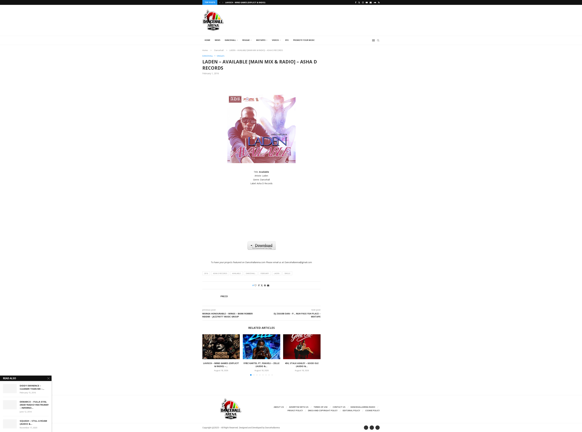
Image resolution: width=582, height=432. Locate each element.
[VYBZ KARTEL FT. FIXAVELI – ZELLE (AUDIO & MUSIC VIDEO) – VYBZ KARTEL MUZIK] (261, 346)
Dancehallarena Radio (363, 407)
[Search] (378, 40)
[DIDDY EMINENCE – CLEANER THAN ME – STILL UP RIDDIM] (10, 388)
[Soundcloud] (375, 2)
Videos (275, 40)
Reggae (246, 40)
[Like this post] (255, 285)
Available (236, 273)
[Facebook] (355, 2)
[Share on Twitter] (262, 285)
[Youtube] (367, 2)
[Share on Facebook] (258, 285)
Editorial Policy (351, 410)
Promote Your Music (304, 40)
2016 (206, 273)
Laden (276, 273)
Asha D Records (220, 273)
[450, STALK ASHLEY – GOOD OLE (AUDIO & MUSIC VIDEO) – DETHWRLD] (302, 346)
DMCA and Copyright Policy (323, 410)
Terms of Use (321, 407)
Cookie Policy (372, 410)
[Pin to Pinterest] (265, 285)
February (265, 273)
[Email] (371, 2)
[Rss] (379, 2)
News (217, 40)
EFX (287, 40)
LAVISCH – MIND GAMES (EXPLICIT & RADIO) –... (247, 2)
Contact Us (339, 407)
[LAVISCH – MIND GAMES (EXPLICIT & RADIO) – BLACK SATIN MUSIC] (221, 346)
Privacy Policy (295, 410)
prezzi (224, 296)
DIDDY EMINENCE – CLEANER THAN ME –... (32, 387)
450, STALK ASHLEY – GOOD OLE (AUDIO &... (302, 365)
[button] (220, 2)
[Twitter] (359, 2)
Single (287, 273)
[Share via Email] (268, 285)
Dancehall (230, 40)
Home (207, 40)
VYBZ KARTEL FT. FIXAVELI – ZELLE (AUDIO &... (261, 365)
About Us (279, 407)
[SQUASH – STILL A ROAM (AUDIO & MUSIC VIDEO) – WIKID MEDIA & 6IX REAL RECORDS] (10, 423)
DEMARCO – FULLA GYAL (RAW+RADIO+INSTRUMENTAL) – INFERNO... (34, 404)
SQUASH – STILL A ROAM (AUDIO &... (33, 422)
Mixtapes (260, 40)
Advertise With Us (298, 407)
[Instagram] (363, 2)
